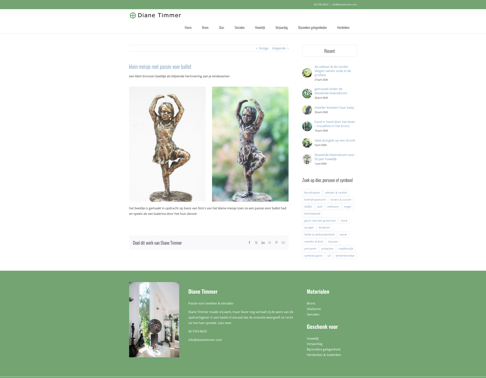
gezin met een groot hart (320, 220)
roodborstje (345, 248)
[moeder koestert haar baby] (307, 107)
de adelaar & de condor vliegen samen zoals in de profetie (333, 71)
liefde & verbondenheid (319, 234)
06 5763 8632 (321, 4)
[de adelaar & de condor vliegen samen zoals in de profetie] (307, 71)
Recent (329, 50)
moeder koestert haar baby (334, 107)
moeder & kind (313, 241)
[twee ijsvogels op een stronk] (307, 140)
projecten (327, 248)
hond (344, 220)
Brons (311, 303)
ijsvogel (309, 227)
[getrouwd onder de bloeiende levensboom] (307, 91)
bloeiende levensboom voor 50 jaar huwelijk (335, 157)
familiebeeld (312, 213)
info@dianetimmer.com (344, 4)
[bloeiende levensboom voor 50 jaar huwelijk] (307, 157)
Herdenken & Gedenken (324, 355)
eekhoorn (333, 206)
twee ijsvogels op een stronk (335, 140)
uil (329, 255)
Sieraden (313, 314)
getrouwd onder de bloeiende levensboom (331, 91)
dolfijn (308, 206)
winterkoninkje (345, 255)
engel (347, 206)
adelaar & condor (336, 192)
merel (343, 234)
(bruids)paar (312, 192)
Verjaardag (315, 344)
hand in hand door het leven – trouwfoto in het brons (335, 124)
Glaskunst (314, 309)
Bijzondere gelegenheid (323, 349)
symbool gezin (313, 255)
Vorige (263, 48)
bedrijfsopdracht (315, 199)
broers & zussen (341, 199)
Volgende (279, 48)
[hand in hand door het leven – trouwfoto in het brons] (307, 124)
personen (310, 248)
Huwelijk (313, 338)
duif (319, 206)
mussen (333, 241)
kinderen (324, 227)
